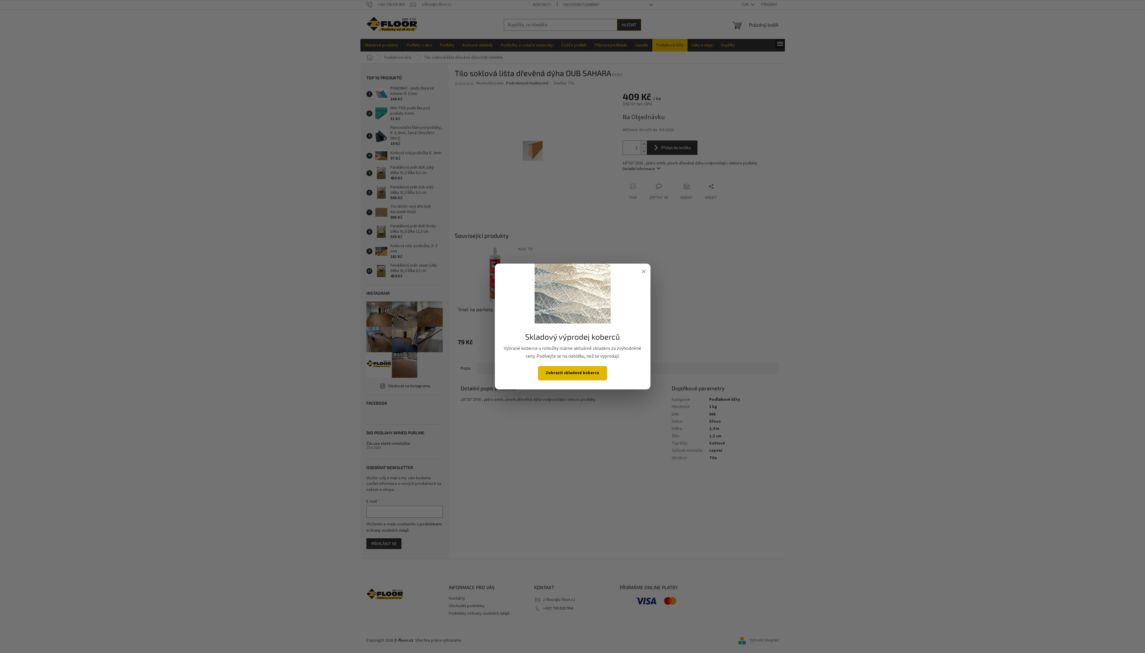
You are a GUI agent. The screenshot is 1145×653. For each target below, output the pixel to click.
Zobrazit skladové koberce (572, 373)
